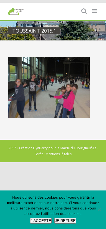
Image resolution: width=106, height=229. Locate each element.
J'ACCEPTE (41, 220)
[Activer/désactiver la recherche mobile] (84, 11)
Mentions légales (58, 154)
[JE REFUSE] (99, 209)
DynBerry (40, 148)
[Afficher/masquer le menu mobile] (95, 11)
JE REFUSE (65, 220)
